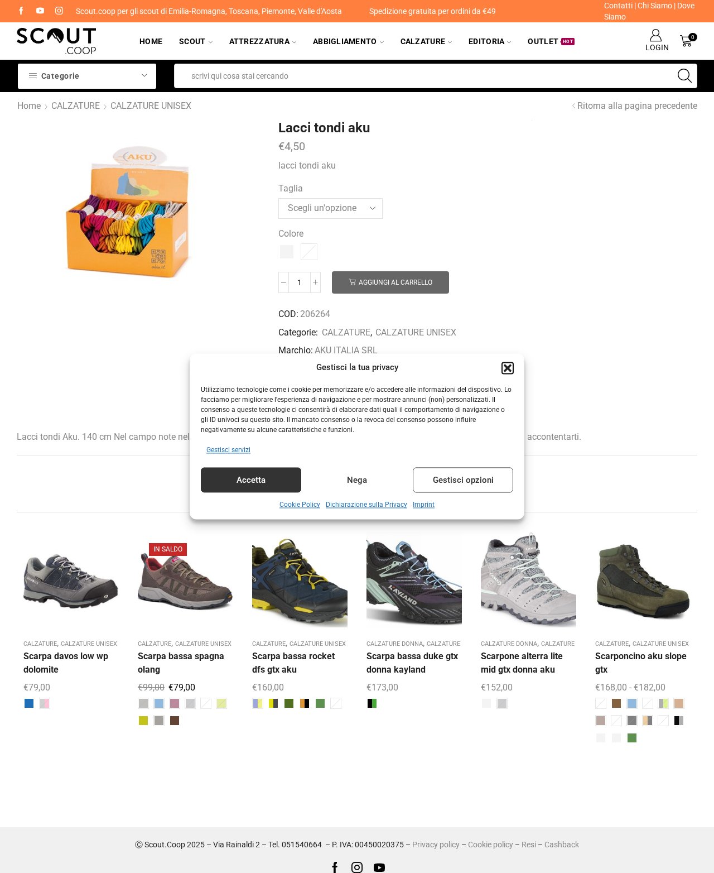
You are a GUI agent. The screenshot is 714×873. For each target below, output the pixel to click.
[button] (507, 367)
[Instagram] (59, 11)
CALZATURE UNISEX (150, 105)
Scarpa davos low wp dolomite (65, 663)
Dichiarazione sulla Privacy (366, 505)
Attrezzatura (259, 41)
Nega (357, 480)
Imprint (424, 505)
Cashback (561, 844)
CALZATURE (75, 105)
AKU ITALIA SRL (346, 350)
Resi (529, 844)
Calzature (423, 41)
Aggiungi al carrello (395, 282)
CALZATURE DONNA (394, 643)
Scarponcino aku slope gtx (641, 663)
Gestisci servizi (228, 450)
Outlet (550, 41)
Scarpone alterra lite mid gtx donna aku (522, 663)
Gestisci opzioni (463, 480)
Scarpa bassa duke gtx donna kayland (412, 663)
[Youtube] (40, 11)
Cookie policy (490, 844)
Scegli (60, 584)
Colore (290, 233)
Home (150, 41)
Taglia (290, 188)
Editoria (486, 41)
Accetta (251, 480)
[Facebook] (21, 11)
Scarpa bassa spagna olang (181, 663)
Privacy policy (436, 844)
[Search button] (685, 76)
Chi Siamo (655, 5)
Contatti (618, 5)
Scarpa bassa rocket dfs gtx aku (293, 663)
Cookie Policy (299, 505)
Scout (192, 41)
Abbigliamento (345, 41)
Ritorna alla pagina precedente (637, 105)
